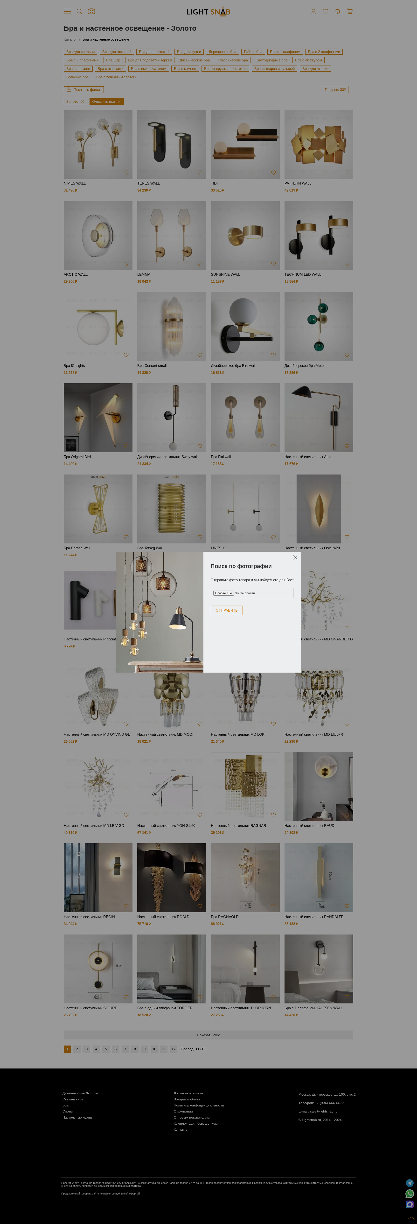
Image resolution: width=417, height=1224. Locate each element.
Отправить (227, 610)
